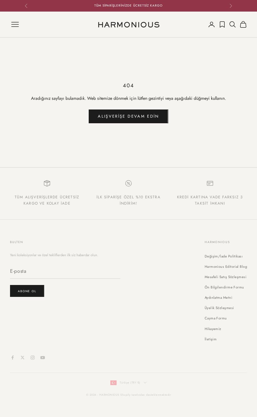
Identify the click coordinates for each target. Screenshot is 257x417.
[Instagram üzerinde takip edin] (32, 357)
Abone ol (27, 291)
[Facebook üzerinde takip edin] (12, 357)
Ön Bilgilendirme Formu (224, 287)
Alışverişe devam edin (128, 116)
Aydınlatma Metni (218, 297)
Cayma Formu (216, 318)
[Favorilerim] (222, 24)
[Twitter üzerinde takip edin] (22, 357)
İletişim (211, 339)
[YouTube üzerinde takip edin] (42, 357)
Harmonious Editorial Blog (226, 266)
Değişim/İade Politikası (224, 256)
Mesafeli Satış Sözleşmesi (225, 276)
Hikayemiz (213, 328)
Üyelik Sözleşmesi (219, 307)
